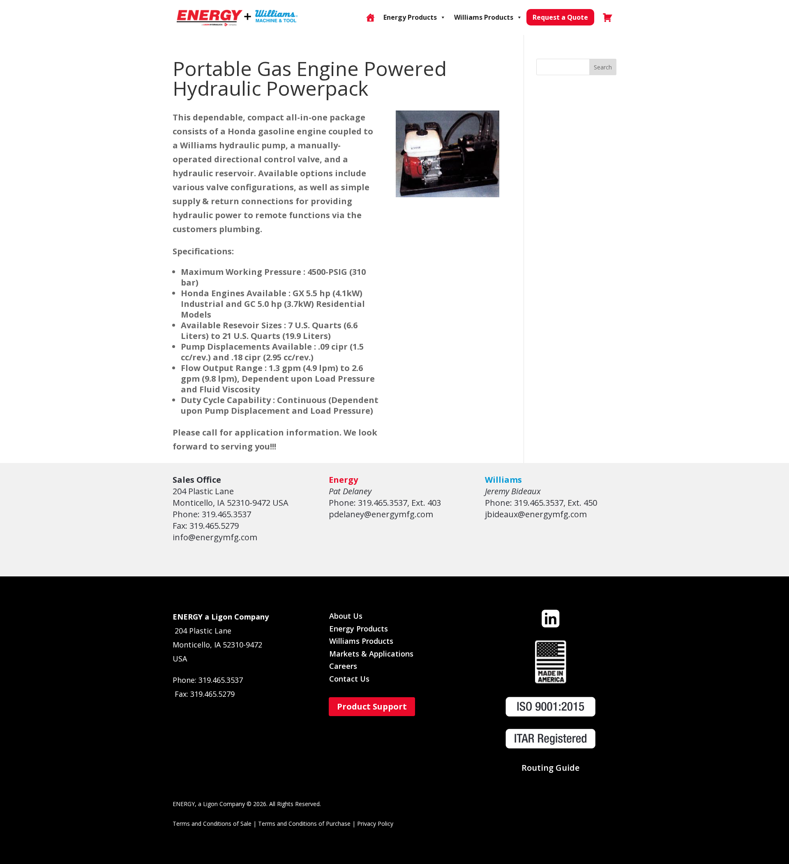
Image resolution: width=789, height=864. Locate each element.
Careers (343, 666)
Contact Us (349, 679)
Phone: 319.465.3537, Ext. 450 (541, 502)
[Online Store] (370, 17)
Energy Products (410, 17)
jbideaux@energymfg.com (536, 514)
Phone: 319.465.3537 (212, 514)
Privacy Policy (375, 823)
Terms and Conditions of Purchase (304, 823)
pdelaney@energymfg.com (381, 514)
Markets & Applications (371, 654)
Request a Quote (560, 17)
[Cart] (607, 17)
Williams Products (483, 17)
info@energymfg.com (215, 537)
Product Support (372, 706)
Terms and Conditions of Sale (212, 823)
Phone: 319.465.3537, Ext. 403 (385, 502)
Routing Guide (550, 767)
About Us (345, 616)
